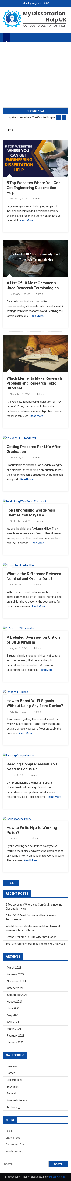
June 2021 (13, 1008)
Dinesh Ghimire (57, 1177)
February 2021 (15, 1035)
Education (13, 1086)
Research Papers (17, 1100)
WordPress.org (14, 1151)
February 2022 (15, 974)
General (11, 1093)
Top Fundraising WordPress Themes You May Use (35, 943)
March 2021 (14, 1028)
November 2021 (16, 981)
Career (11, 1073)
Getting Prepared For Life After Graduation (31, 936)
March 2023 (14, 967)
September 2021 (17, 994)
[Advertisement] (35, 75)
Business (12, 1066)
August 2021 (14, 1001)
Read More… (27, 220)
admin (36, 198)
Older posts (14, 883)
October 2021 (15, 987)
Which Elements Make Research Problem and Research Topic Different (34, 383)
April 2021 (13, 1022)
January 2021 (15, 1042)
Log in (9, 1130)
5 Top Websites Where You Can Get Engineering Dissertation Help (30, 117)
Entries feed (13, 1137)
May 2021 (13, 1015)
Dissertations (14, 1079)
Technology (13, 1107)
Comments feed (15, 1144)
